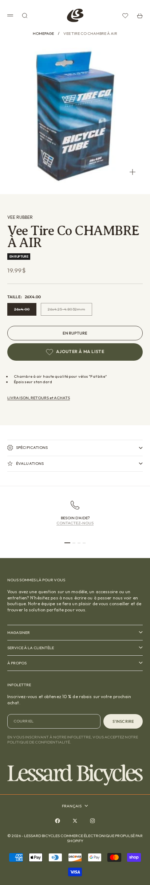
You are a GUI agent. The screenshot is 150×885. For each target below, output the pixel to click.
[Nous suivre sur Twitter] (75, 821)
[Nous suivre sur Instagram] (92, 821)
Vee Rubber (20, 217)
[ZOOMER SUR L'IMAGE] (132, 172)
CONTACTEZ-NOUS (75, 522)
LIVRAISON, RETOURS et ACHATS (38, 397)
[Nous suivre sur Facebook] (57, 821)
